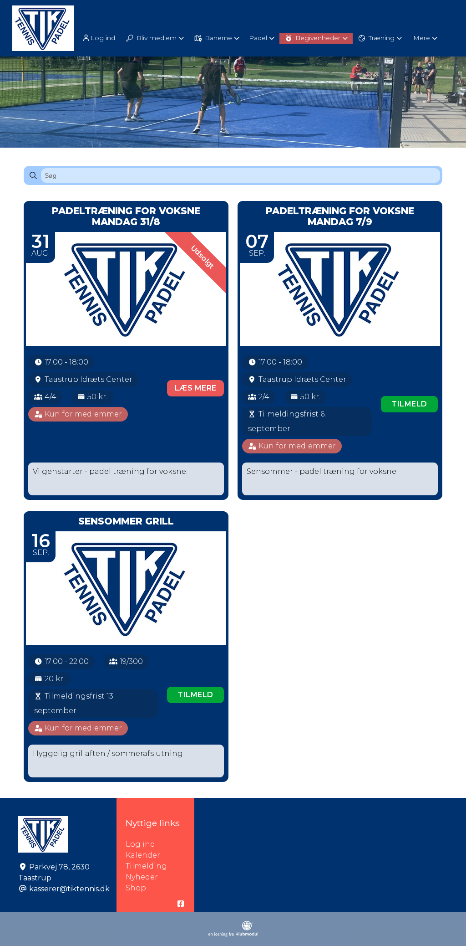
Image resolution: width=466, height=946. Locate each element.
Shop (136, 888)
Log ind (103, 38)
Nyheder (142, 877)
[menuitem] (99, 37)
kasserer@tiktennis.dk (69, 888)
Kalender (143, 855)
